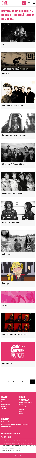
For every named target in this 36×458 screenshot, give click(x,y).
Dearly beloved (7, 363)
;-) (3, 44)
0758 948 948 (7, 437)
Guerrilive (4, 406)
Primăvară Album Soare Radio (13, 193)
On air (3, 399)
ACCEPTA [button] (18, 455)
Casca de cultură (12, 14)
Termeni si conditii (6, 441)
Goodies (21, 409)
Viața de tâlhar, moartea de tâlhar (14, 335)
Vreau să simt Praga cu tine (12, 106)
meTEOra (5, 73)
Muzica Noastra (5, 404)
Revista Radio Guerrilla (16, 11)
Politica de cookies (27, 441)
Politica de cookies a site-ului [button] (11, 450)
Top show (3, 408)
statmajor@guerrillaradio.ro (12, 433)
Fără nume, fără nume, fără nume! (14, 164)
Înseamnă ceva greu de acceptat (14, 135)
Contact (21, 413)
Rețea (20, 411)
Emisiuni (3, 402)
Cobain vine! (6, 254)
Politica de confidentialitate (17, 441)
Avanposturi (22, 407)
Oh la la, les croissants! (11, 223)
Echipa (21, 405)
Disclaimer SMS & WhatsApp (26, 443)
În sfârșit (5, 283)
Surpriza (5, 305)
